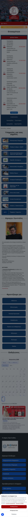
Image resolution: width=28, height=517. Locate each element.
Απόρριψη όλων (14, 510)
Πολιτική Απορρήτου (10, 503)
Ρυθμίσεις (14, 514)
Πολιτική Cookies (20, 503)
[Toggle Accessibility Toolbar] (2, 514)
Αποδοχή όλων (14, 506)
